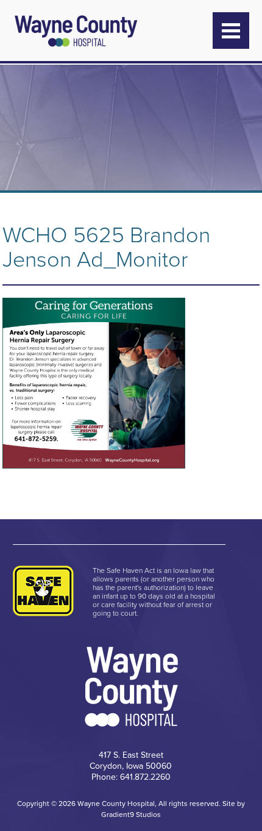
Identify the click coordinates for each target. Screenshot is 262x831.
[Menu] (231, 30)
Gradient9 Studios (131, 814)
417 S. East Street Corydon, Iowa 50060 (131, 760)
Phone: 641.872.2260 (131, 777)
